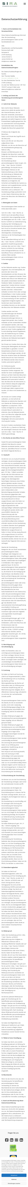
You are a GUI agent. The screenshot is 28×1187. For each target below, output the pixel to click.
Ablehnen (14, 1179)
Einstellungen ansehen (14, 1183)
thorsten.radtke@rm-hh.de (9, 78)
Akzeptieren (14, 1175)
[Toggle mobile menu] (25, 4)
